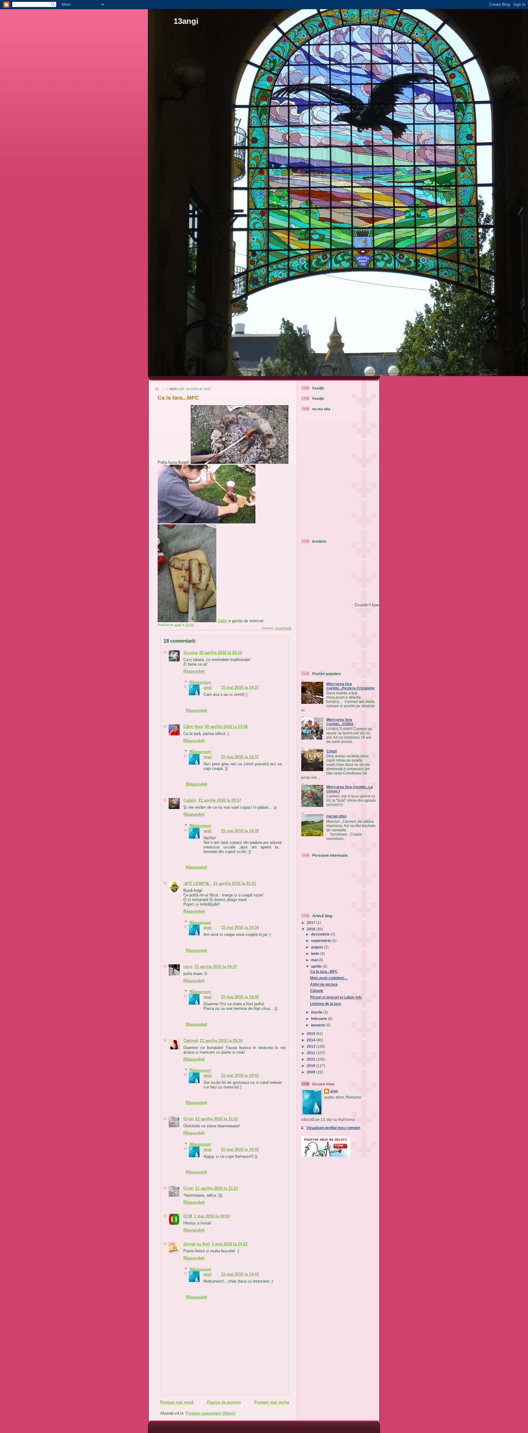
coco (188, 966)
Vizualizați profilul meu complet (333, 1128)
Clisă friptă (283, 628)
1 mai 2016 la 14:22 (230, 1244)
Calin (222, 621)
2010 (311, 1066)
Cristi (188, 1119)
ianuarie (318, 1025)
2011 (311, 1059)
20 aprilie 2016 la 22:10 (220, 652)
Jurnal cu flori (196, 1244)
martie (317, 1012)
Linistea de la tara (325, 1004)
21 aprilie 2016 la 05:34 (221, 1040)
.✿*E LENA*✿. (197, 883)
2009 (311, 1072)
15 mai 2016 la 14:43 (240, 1274)
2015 (311, 1034)
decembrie (321, 934)
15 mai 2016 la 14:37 (240, 687)
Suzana (190, 652)
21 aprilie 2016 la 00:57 (219, 800)
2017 (311, 923)
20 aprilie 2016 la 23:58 (226, 726)
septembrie (321, 941)
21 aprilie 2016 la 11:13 (216, 1188)
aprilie (317, 966)
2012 (311, 1053)
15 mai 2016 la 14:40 (240, 997)
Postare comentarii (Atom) (210, 1413)
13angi (186, 21)
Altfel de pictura (324, 984)
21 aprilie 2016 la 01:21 (234, 883)
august (317, 947)
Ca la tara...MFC (324, 971)
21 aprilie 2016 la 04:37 (215, 966)
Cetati (331, 751)
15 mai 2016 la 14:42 (240, 1149)
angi (208, 687)
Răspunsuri (200, 682)
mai (314, 960)
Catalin (189, 800)
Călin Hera (193, 726)
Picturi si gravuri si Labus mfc (336, 997)
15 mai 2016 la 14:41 (240, 1075)
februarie (319, 1019)
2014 (311, 1040)
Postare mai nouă (176, 1402)
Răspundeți (194, 671)
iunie (315, 953)
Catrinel (190, 1040)
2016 (311, 929)
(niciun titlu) (336, 816)
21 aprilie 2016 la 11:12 (216, 1119)
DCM (187, 1216)
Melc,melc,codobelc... (328, 978)
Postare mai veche (271, 1402)
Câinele (316, 991)
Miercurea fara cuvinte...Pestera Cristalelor (350, 686)
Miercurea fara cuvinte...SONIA (340, 722)
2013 (311, 1046)
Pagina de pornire (224, 1402)
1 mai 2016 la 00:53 (212, 1216)
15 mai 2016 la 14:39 (240, 831)
